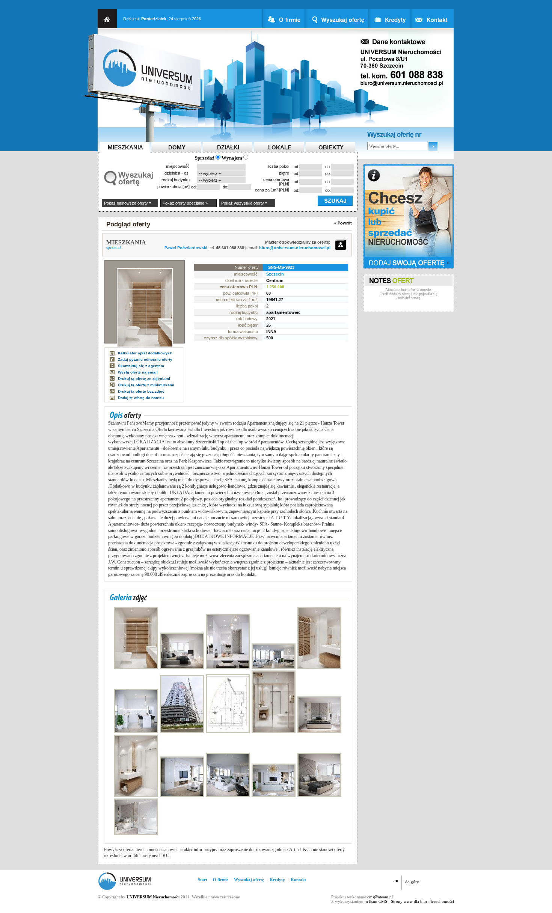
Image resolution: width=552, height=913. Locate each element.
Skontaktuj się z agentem (141, 366)
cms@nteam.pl (380, 897)
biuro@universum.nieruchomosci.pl (294, 248)
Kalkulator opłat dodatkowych (145, 353)
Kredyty (277, 879)
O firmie (220, 879)
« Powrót (343, 223)
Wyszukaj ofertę (249, 879)
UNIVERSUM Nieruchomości (153, 897)
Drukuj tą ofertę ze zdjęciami (144, 379)
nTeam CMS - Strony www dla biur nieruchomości (410, 901)
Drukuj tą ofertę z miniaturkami (146, 385)
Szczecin (275, 274)
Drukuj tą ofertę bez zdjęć (141, 391)
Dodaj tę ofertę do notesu (141, 398)
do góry (412, 882)
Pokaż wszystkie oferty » (244, 203)
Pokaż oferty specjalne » (185, 203)
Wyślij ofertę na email (138, 372)
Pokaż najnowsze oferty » (127, 203)
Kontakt (298, 879)
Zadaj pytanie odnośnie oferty (145, 359)
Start (202, 879)
